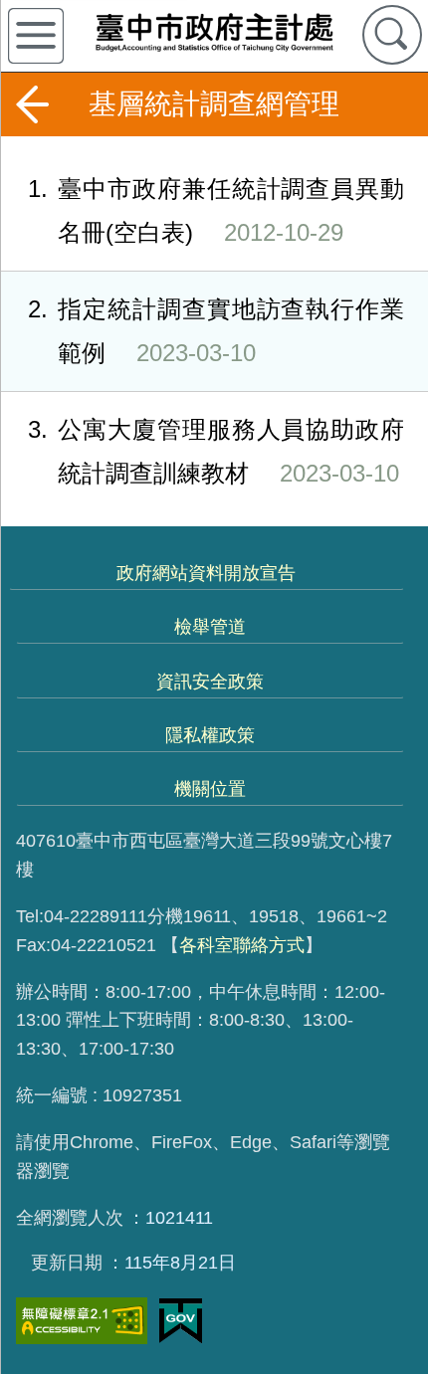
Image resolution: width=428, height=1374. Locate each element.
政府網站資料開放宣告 (206, 573)
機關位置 (210, 789)
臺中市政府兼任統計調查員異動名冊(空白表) (216, 210)
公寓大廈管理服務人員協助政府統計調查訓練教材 (216, 451)
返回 (32, 104)
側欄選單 (36, 36)
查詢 (392, 35)
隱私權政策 (210, 735)
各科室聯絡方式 (242, 945)
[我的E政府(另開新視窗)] (180, 1321)
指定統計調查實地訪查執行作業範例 (216, 330)
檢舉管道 (210, 627)
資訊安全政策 (210, 681)
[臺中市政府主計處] (214, 32)
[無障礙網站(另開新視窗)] (81, 1320)
